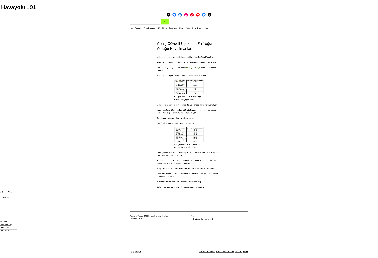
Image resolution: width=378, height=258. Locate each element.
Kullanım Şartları (241, 252)
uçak (211, 219)
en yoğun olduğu (193, 67)
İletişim (202, 252)
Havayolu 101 (135, 252)
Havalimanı (154, 216)
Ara (165, 22)
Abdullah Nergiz (138, 218)
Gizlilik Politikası (227, 252)
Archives (3, 222)
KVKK (218, 252)
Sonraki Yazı (5, 197)
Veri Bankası (163, 216)
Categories (4, 227)
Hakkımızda (210, 252)
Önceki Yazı (7, 192)
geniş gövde (195, 219)
